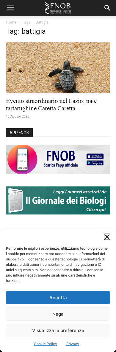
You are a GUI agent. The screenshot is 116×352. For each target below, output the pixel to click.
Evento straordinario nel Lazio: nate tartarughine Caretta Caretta (51, 104)
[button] (107, 237)
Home (11, 22)
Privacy (72, 344)
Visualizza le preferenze (58, 330)
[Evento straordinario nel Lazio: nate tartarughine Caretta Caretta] (58, 67)
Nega (58, 314)
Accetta (58, 297)
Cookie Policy (45, 344)
